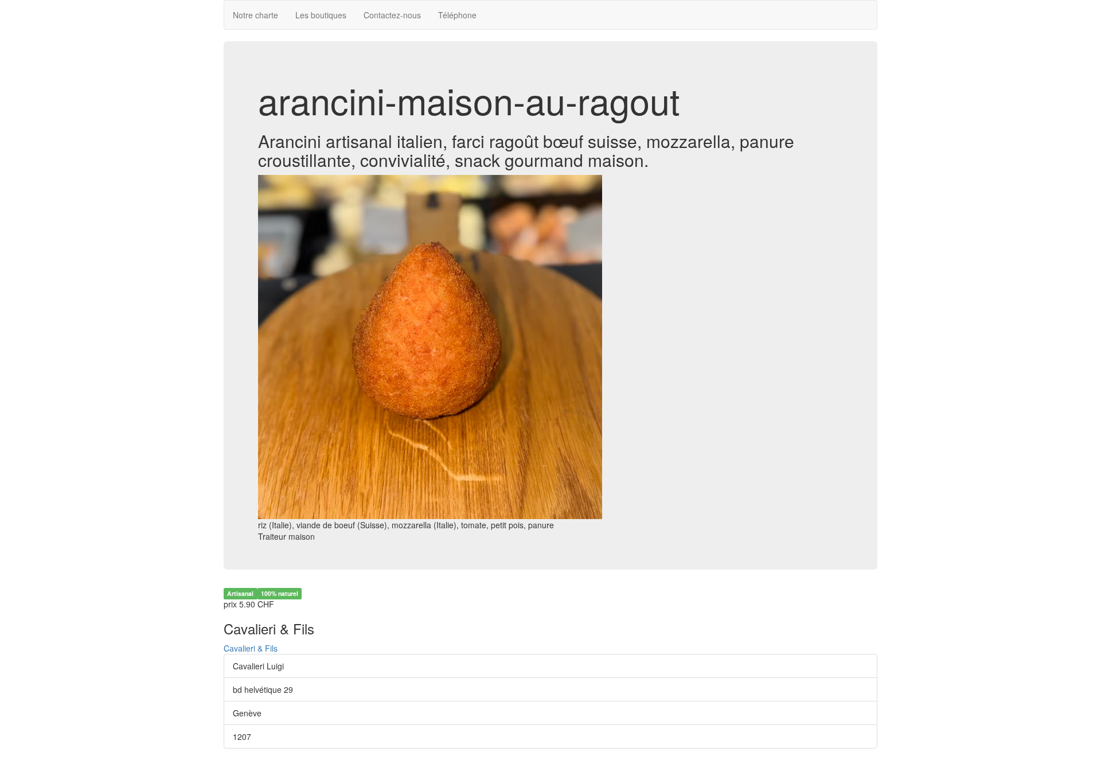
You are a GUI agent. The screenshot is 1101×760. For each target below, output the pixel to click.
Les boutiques (320, 15)
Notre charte (255, 15)
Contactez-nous (392, 15)
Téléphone (457, 15)
